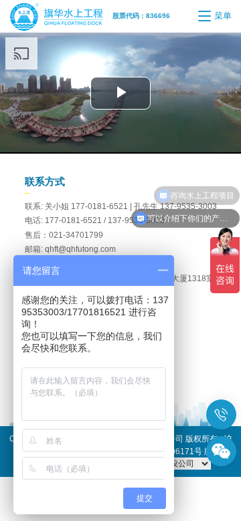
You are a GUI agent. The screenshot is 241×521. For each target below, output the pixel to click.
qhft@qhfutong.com (80, 249)
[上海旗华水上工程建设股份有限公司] (60, 16)
